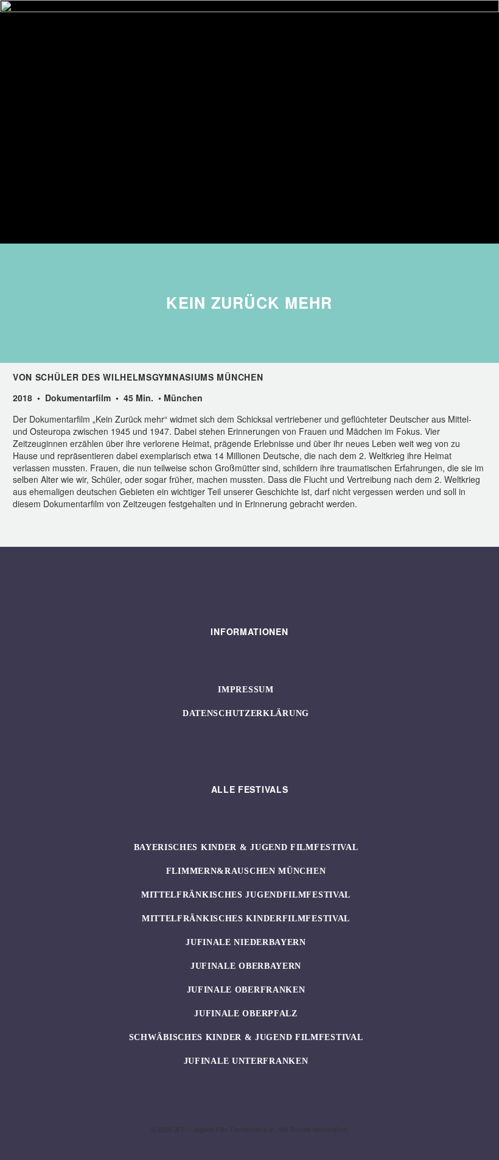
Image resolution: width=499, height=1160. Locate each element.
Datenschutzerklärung (246, 713)
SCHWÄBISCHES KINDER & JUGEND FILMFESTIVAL (246, 1037)
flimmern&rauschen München (246, 871)
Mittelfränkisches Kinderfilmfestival (246, 918)
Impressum (245, 689)
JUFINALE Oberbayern (245, 966)
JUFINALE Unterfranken (246, 1061)
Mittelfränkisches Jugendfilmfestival (246, 894)
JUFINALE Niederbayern (246, 942)
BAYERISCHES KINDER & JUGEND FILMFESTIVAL (246, 847)
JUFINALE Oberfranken (246, 989)
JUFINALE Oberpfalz (246, 1013)
